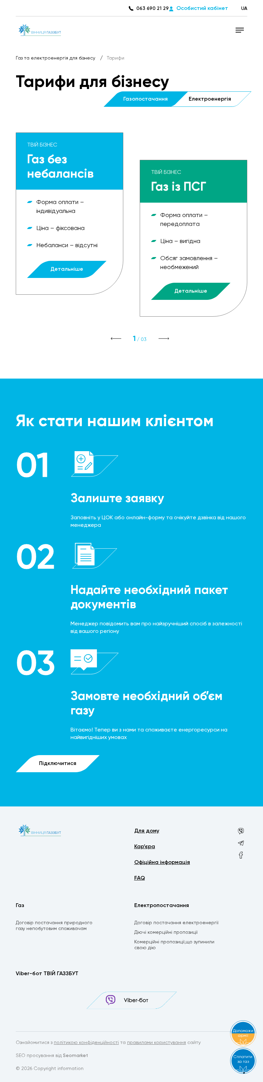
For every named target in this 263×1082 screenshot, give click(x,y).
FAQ (139, 878)
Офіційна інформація (162, 862)
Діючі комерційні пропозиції (166, 932)
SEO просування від (52, 1055)
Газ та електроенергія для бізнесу (56, 58)
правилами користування (156, 1042)
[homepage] (40, 30)
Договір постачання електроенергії (176, 922)
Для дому (146, 831)
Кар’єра (144, 847)
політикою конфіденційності (86, 1042)
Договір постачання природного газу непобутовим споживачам (54, 925)
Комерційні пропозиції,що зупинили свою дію (174, 945)
